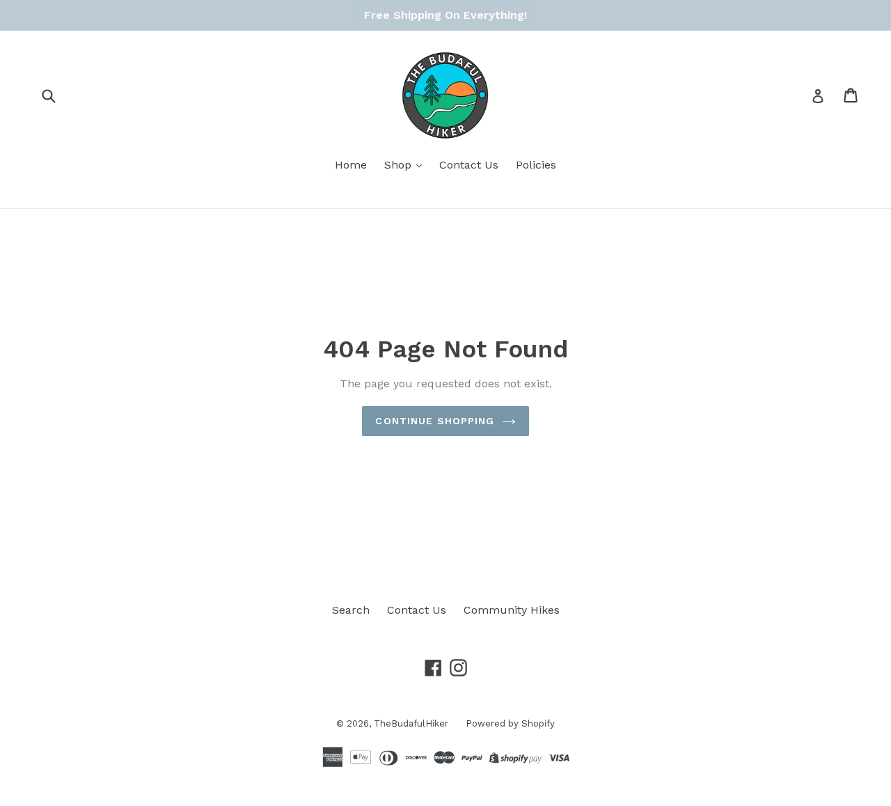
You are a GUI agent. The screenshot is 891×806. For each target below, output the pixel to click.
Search (351, 610)
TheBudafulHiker (411, 723)
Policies (536, 164)
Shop (399, 164)
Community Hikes (512, 610)
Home (351, 164)
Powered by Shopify (510, 723)
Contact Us (468, 164)
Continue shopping (434, 420)
